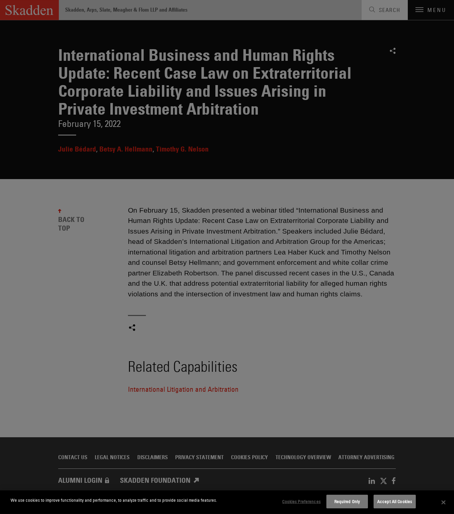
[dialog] (227, 502)
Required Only (347, 501)
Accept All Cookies (394, 501)
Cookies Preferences (301, 501)
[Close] (443, 502)
